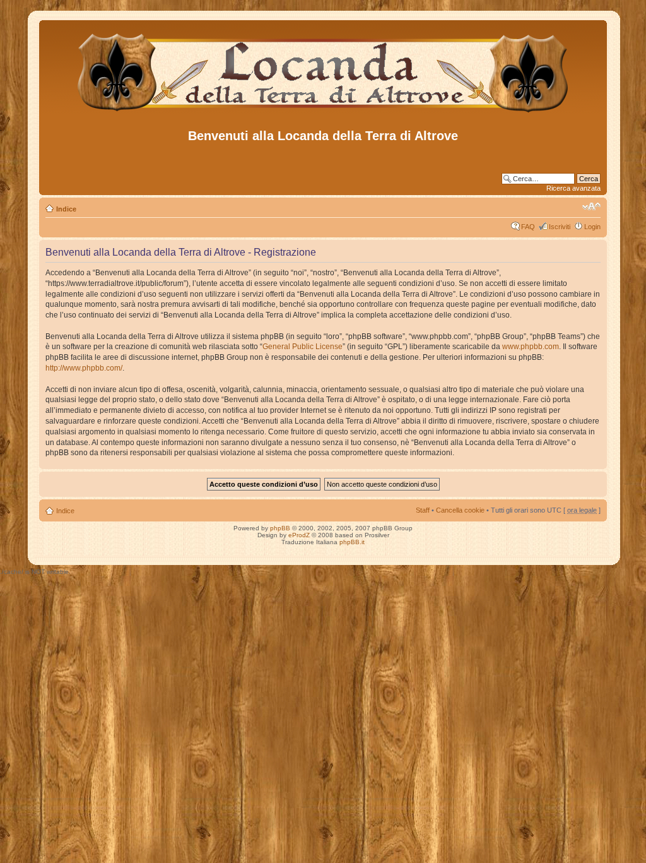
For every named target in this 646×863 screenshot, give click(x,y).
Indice (66, 209)
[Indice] (323, 112)
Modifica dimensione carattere (591, 206)
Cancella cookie (460, 510)
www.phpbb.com (530, 346)
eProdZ (299, 535)
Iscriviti (559, 226)
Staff (423, 510)
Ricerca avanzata (573, 188)
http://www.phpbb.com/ (83, 368)
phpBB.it (352, 542)
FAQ (528, 226)
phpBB (280, 528)
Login (592, 226)
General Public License (302, 346)
